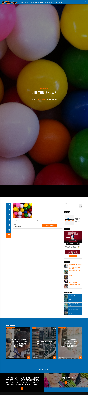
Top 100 (34, 2)
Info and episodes (73, 282)
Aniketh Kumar (10, 383)
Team (27, 2)
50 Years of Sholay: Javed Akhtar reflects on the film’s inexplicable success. (75, 312)
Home (21, 2)
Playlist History (58, 2)
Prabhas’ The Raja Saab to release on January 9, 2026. (75, 297)
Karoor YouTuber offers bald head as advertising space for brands (18, 369)
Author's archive (50, 251)
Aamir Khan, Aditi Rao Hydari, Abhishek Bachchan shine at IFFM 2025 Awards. (75, 307)
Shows (42, 2)
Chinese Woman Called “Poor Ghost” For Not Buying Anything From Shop (70, 369)
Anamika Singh (42, 111)
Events (34, 354)
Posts (48, 2)
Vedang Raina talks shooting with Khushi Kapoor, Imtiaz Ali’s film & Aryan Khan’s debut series (75, 292)
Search (65, 229)
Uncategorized (44, 100)
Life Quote (71, 301)
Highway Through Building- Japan (44, 368)
